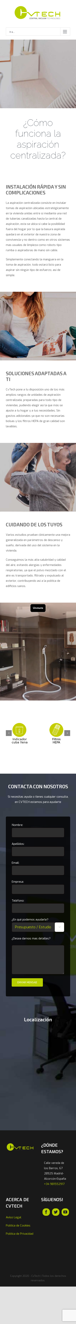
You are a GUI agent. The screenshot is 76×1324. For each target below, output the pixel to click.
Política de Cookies (18, 1225)
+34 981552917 (54, 1184)
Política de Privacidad (19, 1234)
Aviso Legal (13, 1217)
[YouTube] (65, 1212)
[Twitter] (55, 1212)
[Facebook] (46, 1212)
